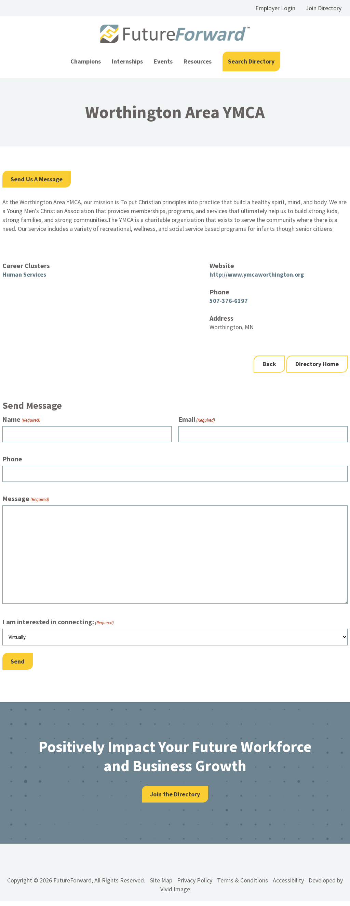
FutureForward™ (175, 34)
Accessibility (288, 880)
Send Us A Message (37, 179)
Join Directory (323, 8)
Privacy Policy (194, 880)
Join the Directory (175, 794)
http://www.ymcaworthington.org (257, 274)
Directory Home (317, 364)
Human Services (24, 274)
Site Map (161, 880)
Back (269, 364)
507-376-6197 (229, 301)
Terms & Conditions (242, 880)
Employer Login (275, 8)
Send (18, 661)
